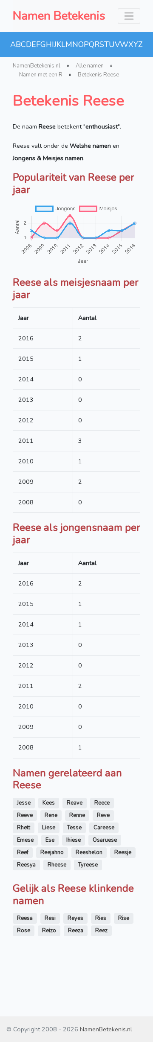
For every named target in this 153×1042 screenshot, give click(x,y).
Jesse (24, 803)
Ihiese (73, 840)
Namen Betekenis (59, 16)
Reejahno (52, 852)
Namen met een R (40, 75)
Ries (100, 918)
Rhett (23, 827)
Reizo (49, 930)
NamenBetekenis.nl (36, 66)
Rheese (57, 865)
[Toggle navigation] (129, 16)
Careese (104, 827)
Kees (48, 803)
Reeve (25, 815)
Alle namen (90, 66)
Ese (49, 840)
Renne (77, 815)
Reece (102, 803)
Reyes (75, 918)
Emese (25, 840)
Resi (50, 918)
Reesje (122, 852)
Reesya (26, 865)
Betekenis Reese (98, 75)
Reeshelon (89, 852)
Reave (74, 803)
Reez (101, 930)
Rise (123, 918)
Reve (103, 815)
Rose (23, 930)
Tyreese (88, 865)
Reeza (75, 930)
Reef (22, 852)
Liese (48, 827)
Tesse (74, 827)
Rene (51, 815)
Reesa (25, 918)
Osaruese (105, 840)
